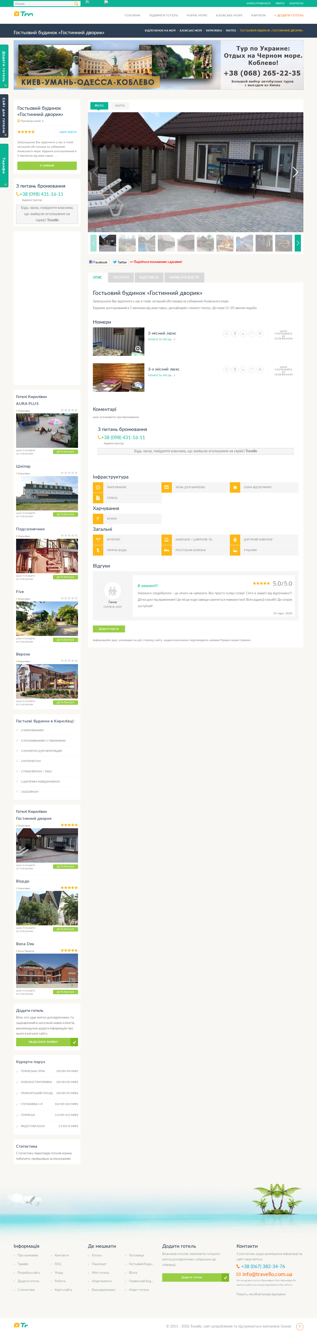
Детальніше (65, 452)
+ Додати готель (288, 15)
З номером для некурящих (41, 751)
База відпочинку (103, 1290)
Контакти (296, 3)
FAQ (58, 1264)
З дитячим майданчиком (40, 781)
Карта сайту (63, 1290)
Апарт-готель (139, 1290)
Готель (97, 1255)
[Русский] (94, 2)
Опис (97, 277)
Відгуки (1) (149, 277)
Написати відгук (184, 277)
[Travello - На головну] (23, 13)
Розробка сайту (29, 1273)
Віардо (22, 881)
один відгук (68, 132)
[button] (291, 172)
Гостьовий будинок (143, 1264)
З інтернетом (31, 761)
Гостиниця (136, 1255)
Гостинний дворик (34, 819)
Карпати (258, 15)
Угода (59, 1273)
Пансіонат (99, 1264)
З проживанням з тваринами (43, 740)
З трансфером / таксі (36, 771)
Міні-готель (100, 1273)
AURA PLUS (27, 404)
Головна (132, 15)
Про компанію (28, 1255)
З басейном (29, 792)
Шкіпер (23, 466)
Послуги (121, 277)
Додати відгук (109, 628)
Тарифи (23, 1264)
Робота (60, 1281)
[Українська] (113, 2)
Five (20, 592)
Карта (120, 105)
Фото (99, 105)
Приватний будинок (143, 1281)
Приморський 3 (31, 120)
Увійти (280, 3)
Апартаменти (101, 1281)
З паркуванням (32, 730)
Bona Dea (25, 944)
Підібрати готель (163, 15)
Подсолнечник (30, 529)
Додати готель (28, 1281)
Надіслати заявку (43, 1042)
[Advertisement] (47, 308)
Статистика (26, 1290)
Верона (23, 654)
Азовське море (229, 15)
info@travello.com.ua (267, 1274)
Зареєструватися (258, 3)
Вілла (133, 1273)
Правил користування (235, 640)
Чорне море (196, 15)
